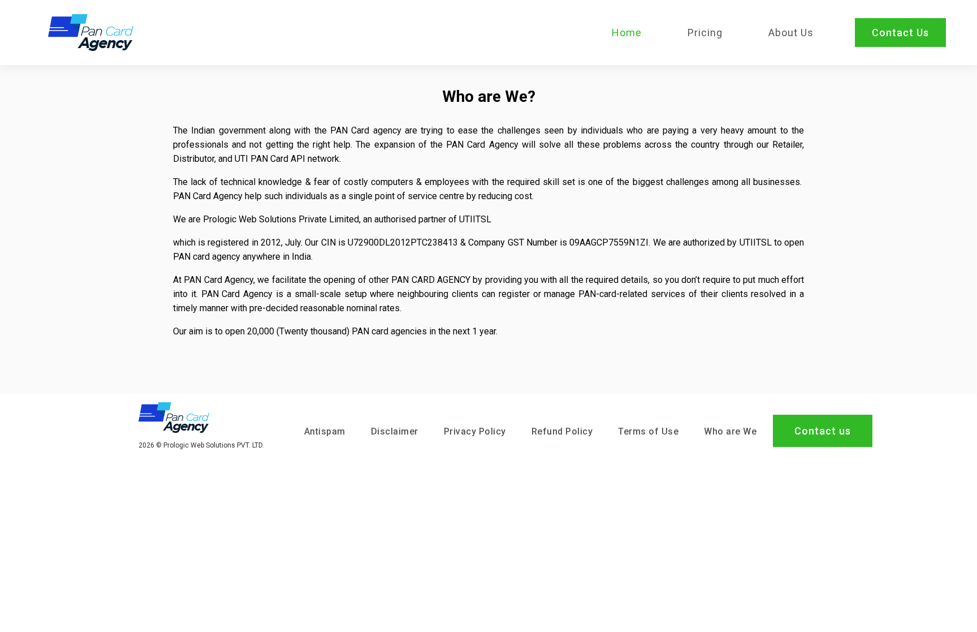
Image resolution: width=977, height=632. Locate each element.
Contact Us (900, 32)
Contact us (822, 431)
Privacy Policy (475, 431)
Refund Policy (562, 431)
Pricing (705, 32)
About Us (791, 32)
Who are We (730, 431)
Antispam (324, 431)
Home (627, 32)
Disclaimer (394, 431)
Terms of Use (648, 431)
